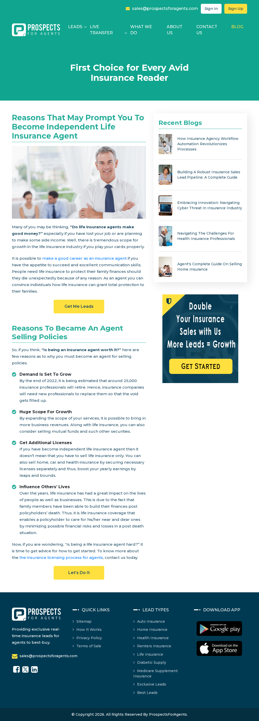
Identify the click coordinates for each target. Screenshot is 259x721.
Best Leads (147, 692)
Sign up (235, 8)
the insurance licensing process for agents (61, 557)
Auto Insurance (151, 621)
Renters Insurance (154, 646)
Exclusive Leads (151, 684)
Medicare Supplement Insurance (155, 674)
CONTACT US (206, 29)
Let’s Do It (79, 572)
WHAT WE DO (141, 29)
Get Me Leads (79, 306)
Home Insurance (152, 629)
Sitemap (84, 621)
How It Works (89, 629)
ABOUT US (174, 29)
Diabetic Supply (151, 662)
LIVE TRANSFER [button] (101, 29)
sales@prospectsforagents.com (164, 8)
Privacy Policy (89, 638)
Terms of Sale (88, 646)
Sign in (211, 8)
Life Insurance (150, 654)
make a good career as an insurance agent (84, 258)
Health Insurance (153, 638)
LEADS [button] (75, 26)
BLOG (237, 26)
